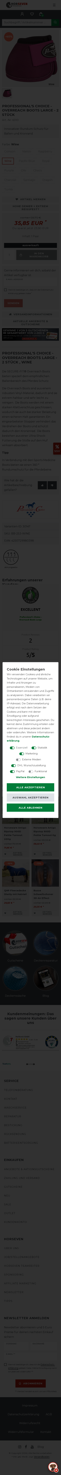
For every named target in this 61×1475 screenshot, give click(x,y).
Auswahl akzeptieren (30, 797)
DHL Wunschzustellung (31, 765)
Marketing (31, 753)
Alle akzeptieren (30, 787)
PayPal (20, 771)
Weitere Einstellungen (30, 777)
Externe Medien (31, 759)
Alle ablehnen (30, 807)
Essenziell (21, 747)
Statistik (42, 747)
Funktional (41, 771)
